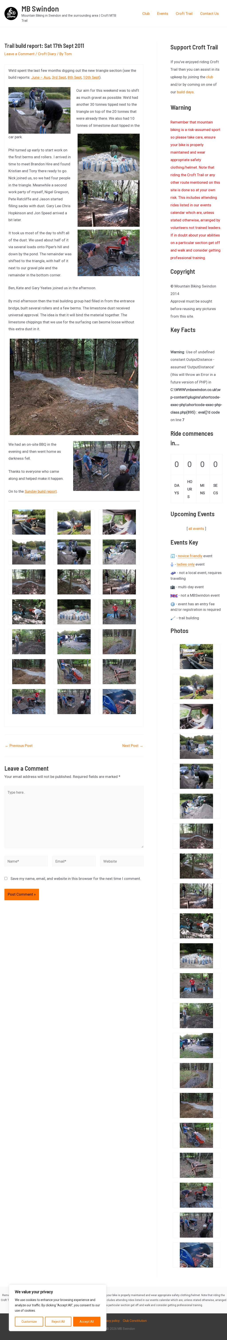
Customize (29, 1321)
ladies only (186, 564)
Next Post (132, 746)
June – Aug (40, 77)
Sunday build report (41, 491)
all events (196, 528)
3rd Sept (59, 77)
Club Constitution (135, 1320)
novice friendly (190, 556)
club (209, 77)
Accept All (87, 1321)
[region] (57, 1308)
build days (185, 92)
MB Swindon (40, 8)
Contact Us (209, 13)
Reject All (58, 1321)
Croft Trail (184, 13)
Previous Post (19, 746)
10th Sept (91, 77)
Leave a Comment (19, 54)
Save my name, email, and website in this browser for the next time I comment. (75, 878)
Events (162, 13)
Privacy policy (110, 1320)
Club (146, 13)
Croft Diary (47, 54)
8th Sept (75, 77)
